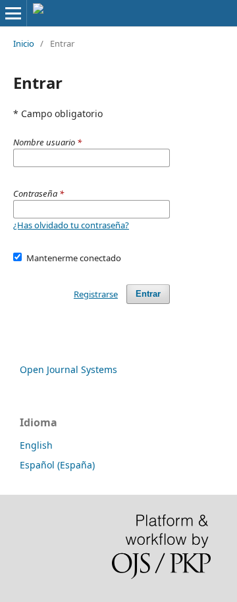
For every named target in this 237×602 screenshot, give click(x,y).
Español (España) (57, 465)
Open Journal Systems (68, 369)
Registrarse (96, 294)
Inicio (23, 43)
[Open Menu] (13, 13)
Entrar (148, 294)
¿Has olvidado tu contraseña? (71, 225)
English (36, 445)
